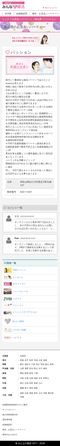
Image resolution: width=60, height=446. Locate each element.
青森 (22, 360)
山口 (40, 383)
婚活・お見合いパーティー (13, 429)
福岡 (22, 393)
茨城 (42, 364)
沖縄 (22, 397)
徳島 (36, 388)
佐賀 (26, 393)
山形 (40, 360)
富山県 (38, 19)
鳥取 (31, 383)
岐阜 (31, 373)
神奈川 (27, 364)
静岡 (26, 373)
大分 (40, 393)
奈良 (40, 378)
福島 (45, 360)
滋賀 (36, 378)
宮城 (36, 360)
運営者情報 (7, 419)
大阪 (22, 378)
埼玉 (38, 364)
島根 (36, 383)
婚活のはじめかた (10, 434)
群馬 (52, 364)
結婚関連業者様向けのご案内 (14, 404)
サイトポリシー (9, 409)
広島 (26, 383)
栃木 (47, 364)
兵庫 (26, 378)
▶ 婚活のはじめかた (50, 8)
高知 (31, 388)
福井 (45, 368)
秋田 (31, 360)
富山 (36, 368)
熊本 (36, 393)
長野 (26, 368)
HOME (8, 13)
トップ (6, 19)
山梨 (22, 368)
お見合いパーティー (22, 19)
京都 (31, 378)
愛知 (22, 373)
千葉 (33, 364)
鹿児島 (51, 393)
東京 (22, 364)
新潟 (31, 368)
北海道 (23, 356)
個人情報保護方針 (10, 414)
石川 (40, 368)
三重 (36, 373)
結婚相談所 (21, 13)
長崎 (31, 393)
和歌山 (46, 378)
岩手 (26, 360)
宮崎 (45, 393)
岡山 (22, 383)
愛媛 (22, 388)
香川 (26, 388)
